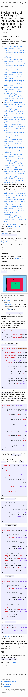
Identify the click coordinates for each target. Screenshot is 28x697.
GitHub (14, 662)
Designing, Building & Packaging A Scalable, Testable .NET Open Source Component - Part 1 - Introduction (14, 48)
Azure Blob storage (14, 226)
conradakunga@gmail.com (8, 681)
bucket (3, 270)
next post (7, 636)
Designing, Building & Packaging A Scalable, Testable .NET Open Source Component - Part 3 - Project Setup (14, 61)
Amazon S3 (4, 233)
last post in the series (11, 224)
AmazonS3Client (19, 258)
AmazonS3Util (8, 310)
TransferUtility (8, 304)
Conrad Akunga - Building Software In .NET (12, 4)
